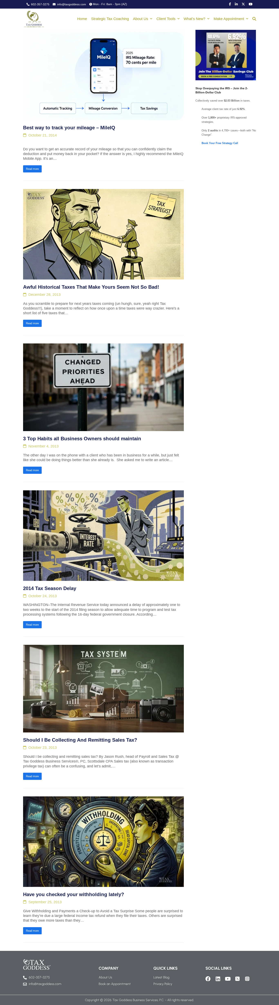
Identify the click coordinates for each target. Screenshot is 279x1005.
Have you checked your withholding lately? (73, 894)
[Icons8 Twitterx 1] (237, 978)
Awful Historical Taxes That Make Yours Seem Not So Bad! (91, 287)
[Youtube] (227, 978)
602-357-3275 (39, 4)
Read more (32, 168)
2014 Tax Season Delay (49, 588)
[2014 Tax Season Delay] (103, 535)
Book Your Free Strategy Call (220, 143)
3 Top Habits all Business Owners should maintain (82, 438)
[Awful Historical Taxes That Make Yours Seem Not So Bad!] (103, 234)
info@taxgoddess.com (71, 4)
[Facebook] (208, 978)
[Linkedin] (217, 978)
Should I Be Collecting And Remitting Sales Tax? (80, 740)
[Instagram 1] (247, 978)
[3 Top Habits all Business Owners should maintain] (103, 387)
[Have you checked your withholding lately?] (103, 841)
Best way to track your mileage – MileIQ (69, 127)
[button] (254, 19)
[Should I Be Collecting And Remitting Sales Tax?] (103, 688)
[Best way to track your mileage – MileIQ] (103, 74)
